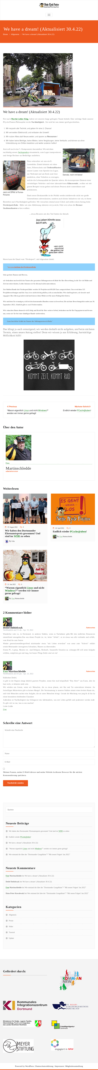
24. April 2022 (59, 528)
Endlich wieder (70, 531)
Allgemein (15, 34)
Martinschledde (65, 536)
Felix (13, 541)
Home (5, 34)
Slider (11, 926)
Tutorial (12, 932)
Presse (11, 921)
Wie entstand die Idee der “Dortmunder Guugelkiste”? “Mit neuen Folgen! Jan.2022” (39, 854)
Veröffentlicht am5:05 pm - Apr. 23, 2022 (18, 674)
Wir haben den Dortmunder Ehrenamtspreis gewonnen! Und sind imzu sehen (22, 533)
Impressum (59, 1066)
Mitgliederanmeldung (74, 1066)
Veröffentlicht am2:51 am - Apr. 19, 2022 (18, 630)
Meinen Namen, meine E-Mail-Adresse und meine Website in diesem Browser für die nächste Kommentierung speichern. (42, 773)
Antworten (90, 628)
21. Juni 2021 (11, 584)
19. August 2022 (12, 527)
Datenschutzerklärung (44, 1066)
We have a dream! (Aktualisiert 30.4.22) (23, 843)
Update (11, 938)
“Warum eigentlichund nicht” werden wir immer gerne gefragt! (24, 590)
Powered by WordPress (24, 1066)
